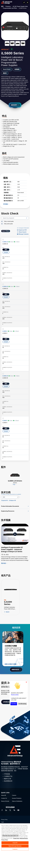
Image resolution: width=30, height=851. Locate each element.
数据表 (5, 73)
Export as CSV (23, 230)
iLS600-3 (4, 331)
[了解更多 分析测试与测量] (12, 637)
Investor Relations (16, 798)
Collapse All (12, 500)
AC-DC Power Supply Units (20, 6)
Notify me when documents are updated (11, 494)
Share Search (22, 232)
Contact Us (4, 798)
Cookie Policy (16, 838)
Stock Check (6, 69)
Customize (15, 849)
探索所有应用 (15, 669)
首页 (2, 6)
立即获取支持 (6, 702)
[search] (15, 218)
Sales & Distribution (17, 801)
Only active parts (8, 223)
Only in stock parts (9, 221)
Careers (14, 795)
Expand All (4, 500)
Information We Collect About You (10, 835)
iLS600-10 (5, 241)
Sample (6, 252)
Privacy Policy (4, 819)
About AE (3, 795)
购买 (6, 249)
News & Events (5, 801)
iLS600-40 (5, 376)
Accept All (15, 842)
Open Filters (5, 231)
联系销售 (17, 69)
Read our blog (14, 694)
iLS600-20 (5, 286)
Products (8, 6)
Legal (2, 822)
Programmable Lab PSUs (10, 8)
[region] (15, 837)
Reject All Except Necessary (15, 846)
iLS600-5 (4, 420)
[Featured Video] (15, 534)
